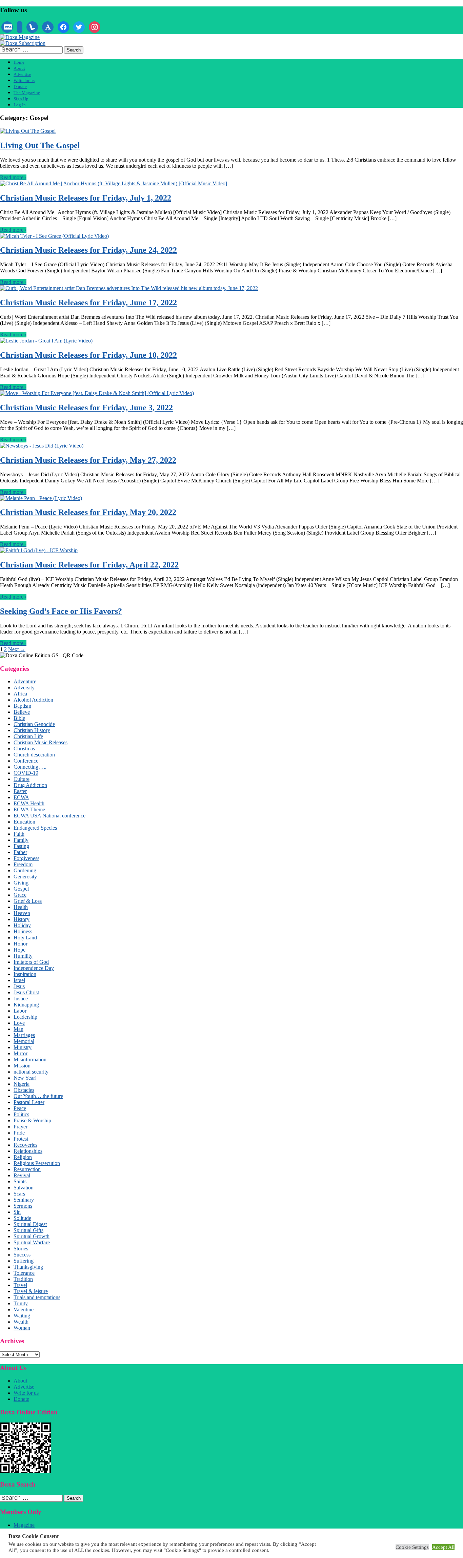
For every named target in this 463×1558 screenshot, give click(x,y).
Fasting (21, 846)
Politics (21, 1114)
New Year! (25, 1078)
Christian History (32, 730)
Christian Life (28, 736)
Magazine (24, 1525)
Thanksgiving (28, 1267)
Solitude (22, 1218)
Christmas (24, 748)
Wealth (21, 1322)
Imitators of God (31, 962)
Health (21, 907)
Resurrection (27, 1169)
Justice (21, 998)
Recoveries (25, 1145)
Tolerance (24, 1273)
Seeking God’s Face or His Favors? (61, 611)
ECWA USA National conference (49, 815)
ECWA (21, 797)
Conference (26, 761)
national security (31, 1072)
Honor (20, 944)
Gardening (25, 870)
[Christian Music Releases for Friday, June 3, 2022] (97, 393)
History (21, 919)
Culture (21, 779)
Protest (21, 1139)
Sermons (23, 1206)
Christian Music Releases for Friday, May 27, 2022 (88, 460)
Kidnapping (26, 1004)
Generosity (25, 876)
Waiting (22, 1315)
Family (21, 840)
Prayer (20, 1126)
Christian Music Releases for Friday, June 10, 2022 (88, 355)
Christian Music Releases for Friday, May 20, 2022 (88, 512)
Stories (21, 1248)
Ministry (23, 1047)
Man (18, 1029)
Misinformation (30, 1059)
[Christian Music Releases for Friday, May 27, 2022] (41, 446)
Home (19, 62)
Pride (19, 1133)
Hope (19, 950)
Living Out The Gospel (40, 145)
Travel (20, 1285)
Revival (22, 1175)
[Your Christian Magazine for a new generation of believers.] (20, 37)
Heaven (22, 913)
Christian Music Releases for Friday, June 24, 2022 (88, 250)
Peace (20, 1108)
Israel (19, 980)
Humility (23, 956)
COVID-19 (26, 773)
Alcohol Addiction (33, 700)
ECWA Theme (29, 809)
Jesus (19, 986)
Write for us (24, 80)
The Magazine (27, 92)
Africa (20, 694)
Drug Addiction (30, 785)
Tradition (23, 1279)
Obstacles (24, 1090)
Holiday (22, 925)
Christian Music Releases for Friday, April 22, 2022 (89, 564)
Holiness (23, 931)
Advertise (22, 74)
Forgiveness (26, 858)
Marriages (24, 1035)
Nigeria (21, 1084)
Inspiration (25, 974)
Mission (22, 1065)
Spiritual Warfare (32, 1242)
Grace (20, 895)
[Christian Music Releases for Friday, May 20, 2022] (41, 498)
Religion (23, 1157)
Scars (19, 1194)
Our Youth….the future (38, 1096)
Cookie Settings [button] (412, 1547)
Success (22, 1255)
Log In (20, 104)
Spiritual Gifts (28, 1230)
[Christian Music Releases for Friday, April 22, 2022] (39, 550)
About (19, 68)
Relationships (28, 1151)
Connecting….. (30, 767)
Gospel (21, 889)
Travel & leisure (31, 1291)
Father (20, 852)
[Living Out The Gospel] (28, 131)
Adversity (24, 687)
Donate (20, 86)
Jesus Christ (26, 992)
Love (19, 1023)
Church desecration (34, 754)
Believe (22, 712)
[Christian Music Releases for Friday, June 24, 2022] (54, 236)
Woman (22, 1328)
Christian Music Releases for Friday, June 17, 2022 (88, 302)
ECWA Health (29, 803)
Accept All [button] (443, 1547)
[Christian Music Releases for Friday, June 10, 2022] (46, 341)
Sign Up (21, 98)
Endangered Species (35, 828)
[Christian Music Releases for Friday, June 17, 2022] (129, 288)
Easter (20, 791)
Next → (16, 649)
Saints (20, 1181)
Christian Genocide (34, 724)
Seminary (24, 1200)
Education (24, 822)
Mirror (20, 1053)
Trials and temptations (37, 1297)
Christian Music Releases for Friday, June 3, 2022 (86, 407)
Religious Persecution (37, 1163)
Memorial (24, 1041)
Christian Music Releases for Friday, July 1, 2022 (85, 197)
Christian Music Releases (40, 742)
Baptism (22, 706)
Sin (17, 1212)
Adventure (25, 681)
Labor (20, 1011)
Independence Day (34, 968)
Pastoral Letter (29, 1102)
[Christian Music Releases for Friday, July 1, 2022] (113, 183)
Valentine (24, 1309)
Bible (19, 718)
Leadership (25, 1017)
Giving (21, 883)
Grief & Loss (28, 901)
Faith (19, 834)
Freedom (23, 864)
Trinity (21, 1303)
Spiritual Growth (31, 1236)
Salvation (24, 1187)
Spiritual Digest (30, 1224)
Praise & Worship (32, 1120)
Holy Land (25, 937)
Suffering (24, 1261)
